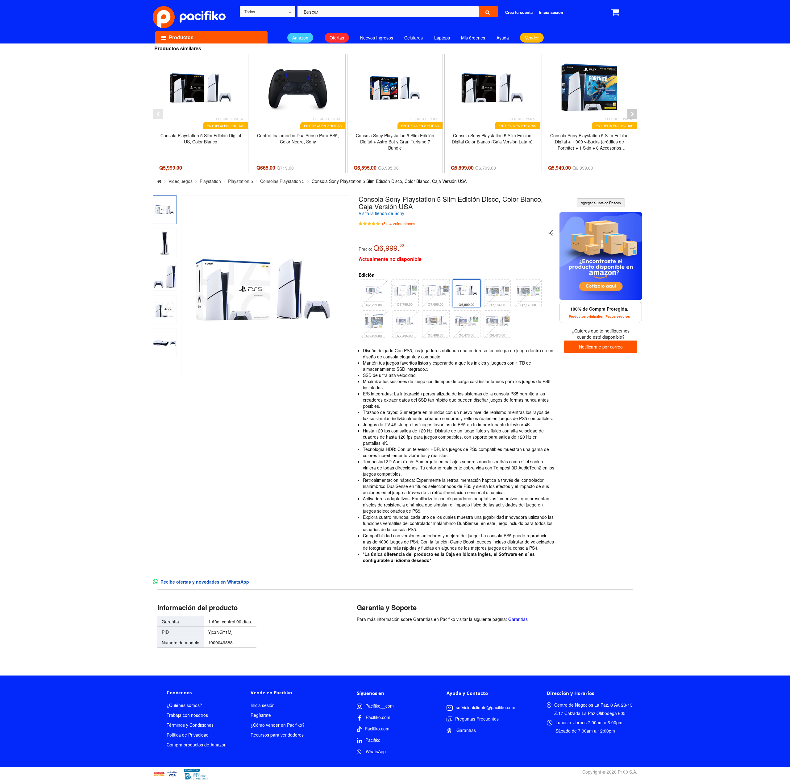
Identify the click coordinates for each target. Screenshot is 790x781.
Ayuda (503, 38)
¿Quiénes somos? (184, 705)
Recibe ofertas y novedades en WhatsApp (204, 582)
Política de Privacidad (188, 735)
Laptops (442, 38)
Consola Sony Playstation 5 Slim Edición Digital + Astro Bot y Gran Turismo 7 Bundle (395, 141)
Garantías (518, 619)
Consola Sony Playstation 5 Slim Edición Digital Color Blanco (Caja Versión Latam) (492, 138)
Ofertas (337, 38)
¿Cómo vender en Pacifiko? (278, 725)
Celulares (413, 38)
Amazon (300, 38)
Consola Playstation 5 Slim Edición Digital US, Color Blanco (200, 138)
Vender (532, 38)
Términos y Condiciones (190, 725)
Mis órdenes (473, 38)
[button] (158, 114)
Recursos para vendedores (277, 735)
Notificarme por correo (601, 347)
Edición (367, 275)
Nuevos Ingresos (376, 38)
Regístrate (261, 715)
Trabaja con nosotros (187, 715)
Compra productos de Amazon (197, 745)
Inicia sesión (263, 705)
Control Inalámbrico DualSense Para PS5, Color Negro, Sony (298, 138)
